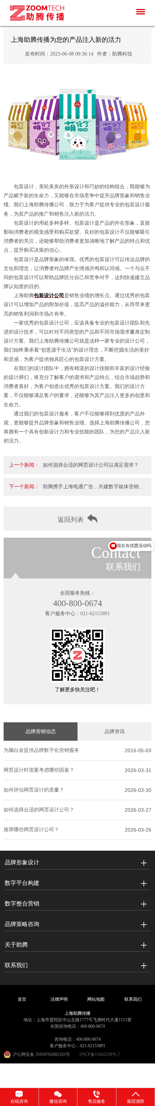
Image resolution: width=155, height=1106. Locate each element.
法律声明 (59, 999)
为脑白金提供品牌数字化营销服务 (41, 750)
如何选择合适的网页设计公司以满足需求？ (91, 465)
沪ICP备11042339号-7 (99, 1054)
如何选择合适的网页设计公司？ (39, 809)
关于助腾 (16, 945)
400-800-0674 (77, 603)
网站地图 (96, 999)
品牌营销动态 (41, 731)
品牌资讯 (115, 731)
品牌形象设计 (22, 862)
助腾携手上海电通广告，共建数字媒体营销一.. (91, 490)
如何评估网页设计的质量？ (34, 790)
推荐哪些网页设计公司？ (31, 829)
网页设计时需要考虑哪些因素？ (39, 770)
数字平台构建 (22, 883)
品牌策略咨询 (22, 924)
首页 (22, 999)
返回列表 (71, 519)
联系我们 (16, 965)
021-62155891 (95, 613)
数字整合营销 (22, 903)
